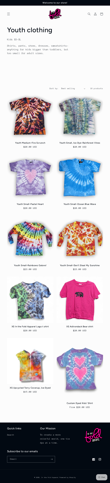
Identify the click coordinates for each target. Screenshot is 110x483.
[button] (8, 14)
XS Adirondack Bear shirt (79, 326)
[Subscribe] (52, 459)
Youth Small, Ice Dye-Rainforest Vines (79, 143)
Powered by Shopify (68, 477)
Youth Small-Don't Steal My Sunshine (80, 265)
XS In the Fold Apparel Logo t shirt (30, 326)
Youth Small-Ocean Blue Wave (80, 204)
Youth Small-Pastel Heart (30, 204)
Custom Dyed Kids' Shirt (80, 403)
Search (10, 435)
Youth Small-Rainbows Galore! (30, 265)
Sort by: (54, 88)
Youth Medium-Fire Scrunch (30, 143)
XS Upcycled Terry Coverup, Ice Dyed (30, 388)
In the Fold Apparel (49, 477)
